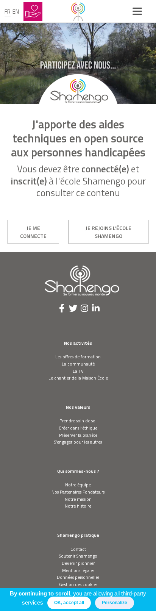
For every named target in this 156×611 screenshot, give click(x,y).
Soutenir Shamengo (78, 556)
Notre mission (78, 499)
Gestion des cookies (78, 584)
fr (8, 11)
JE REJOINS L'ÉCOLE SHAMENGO (108, 232)
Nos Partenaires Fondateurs (78, 492)
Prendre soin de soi (78, 420)
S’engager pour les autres (78, 442)
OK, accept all (69, 602)
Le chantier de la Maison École (78, 378)
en (15, 11)
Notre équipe (78, 484)
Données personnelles (78, 577)
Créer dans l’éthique (78, 428)
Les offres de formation (78, 356)
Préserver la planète (78, 435)
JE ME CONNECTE (33, 232)
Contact (78, 549)
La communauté (78, 364)
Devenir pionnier (78, 563)
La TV (78, 371)
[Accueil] (78, 11)
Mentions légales (78, 570)
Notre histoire (78, 506)
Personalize (114, 602)
